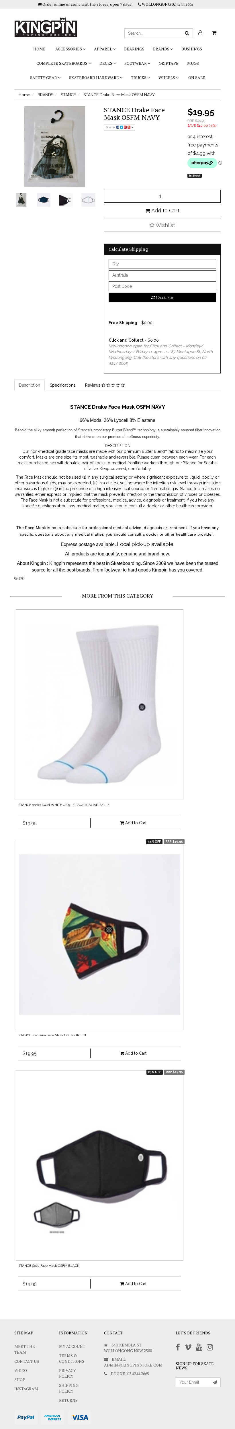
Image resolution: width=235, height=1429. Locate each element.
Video (20, 1370)
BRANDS (161, 49)
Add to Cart (164, 211)
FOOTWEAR (136, 63)
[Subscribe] (215, 1382)
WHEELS (167, 77)
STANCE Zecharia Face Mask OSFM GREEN (52, 1035)
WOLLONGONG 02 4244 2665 (167, 4)
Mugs (193, 63)
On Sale (196, 77)
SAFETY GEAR (44, 77)
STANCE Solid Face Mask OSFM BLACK (48, 1266)
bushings (191, 49)
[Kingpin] (45, 22)
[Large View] (21, 200)
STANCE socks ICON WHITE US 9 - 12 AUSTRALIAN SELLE (63, 805)
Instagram (26, 1388)
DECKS (106, 63)
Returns (68, 1400)
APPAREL (103, 49)
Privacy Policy (67, 1373)
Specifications (62, 385)
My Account (72, 1346)
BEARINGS (134, 49)
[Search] (187, 33)
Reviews (93, 385)
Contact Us (26, 1361)
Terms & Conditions (71, 1358)
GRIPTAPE (169, 63)
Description (29, 385)
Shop (19, 1379)
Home (39, 49)
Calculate (164, 297)
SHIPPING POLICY (69, 1388)
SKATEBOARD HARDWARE (94, 77)
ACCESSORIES (69, 49)
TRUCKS (139, 77)
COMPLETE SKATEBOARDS (62, 63)
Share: (111, 127)
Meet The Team (24, 1349)
